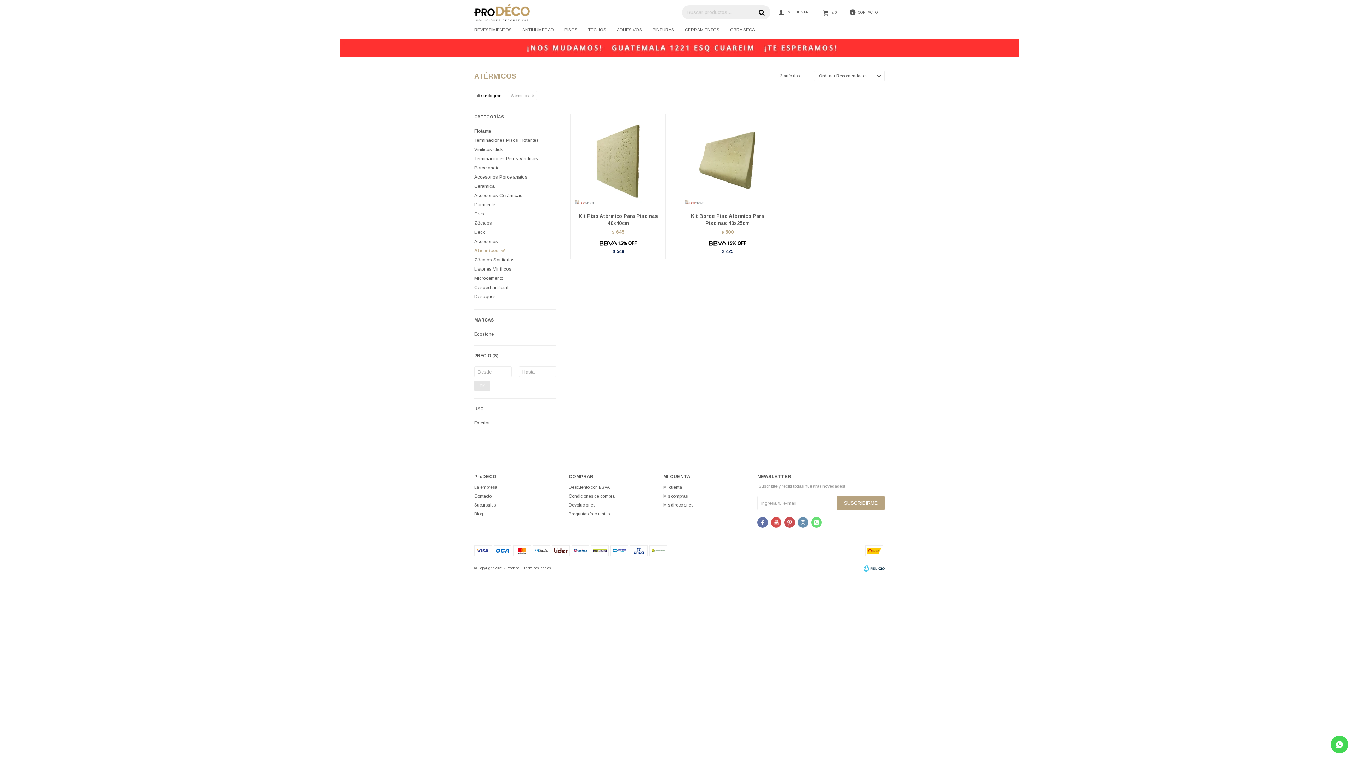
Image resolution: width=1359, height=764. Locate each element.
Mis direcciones (678, 505)
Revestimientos (493, 30)
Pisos (571, 30)
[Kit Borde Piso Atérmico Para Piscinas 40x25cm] (727, 161)
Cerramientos (702, 30)
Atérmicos (520, 95)
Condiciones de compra (592, 496)
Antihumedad (538, 30)
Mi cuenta (672, 487)
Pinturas (663, 30)
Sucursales (485, 505)
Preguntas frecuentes (589, 513)
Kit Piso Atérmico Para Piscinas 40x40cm (618, 219)
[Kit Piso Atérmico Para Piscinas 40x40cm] (618, 161)
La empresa (485, 487)
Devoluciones (582, 505)
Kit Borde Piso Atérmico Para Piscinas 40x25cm (727, 219)
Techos (597, 30)
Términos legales (537, 568)
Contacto (483, 496)
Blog (478, 513)
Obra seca (742, 30)
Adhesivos (629, 30)
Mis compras (675, 496)
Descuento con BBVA (589, 487)
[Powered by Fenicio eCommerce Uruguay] (874, 568)
